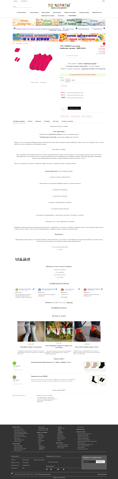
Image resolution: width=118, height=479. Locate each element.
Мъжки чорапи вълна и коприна (20, 448)
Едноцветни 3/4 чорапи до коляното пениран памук (87, 441)
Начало (14, 43)
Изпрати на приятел (34, 82)
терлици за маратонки (87, 116)
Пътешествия (40, 437)
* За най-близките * (21, 12)
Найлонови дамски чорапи (83, 448)
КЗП (23, 468)
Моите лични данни (102, 474)
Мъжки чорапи (46, 12)
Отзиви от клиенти (67, 121)
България (59, 440)
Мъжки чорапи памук (18, 445)
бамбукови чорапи (65, 116)
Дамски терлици (25, 43)
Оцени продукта (43, 82)
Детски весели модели (61, 437)
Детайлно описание (19, 121)
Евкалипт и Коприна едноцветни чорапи (85, 444)
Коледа (59, 429)
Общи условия (25, 459)
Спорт (39, 443)
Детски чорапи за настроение (62, 444)
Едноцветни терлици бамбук (83, 438)
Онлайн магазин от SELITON (59, 477)
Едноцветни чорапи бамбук (83, 435)
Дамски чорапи (34, 12)
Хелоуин (59, 430)
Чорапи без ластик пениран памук (84, 439)
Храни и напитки (41, 435)
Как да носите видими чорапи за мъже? (87, 347)
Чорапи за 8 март (61, 428)
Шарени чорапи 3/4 (61, 438)
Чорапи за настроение (70, 12)
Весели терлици (41, 440)
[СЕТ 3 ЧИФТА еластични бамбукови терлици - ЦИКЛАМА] (40, 79)
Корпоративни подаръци (39, 459)
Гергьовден (60, 431)
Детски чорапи (57, 12)
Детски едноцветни (81, 447)
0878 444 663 (24, 1)
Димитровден (60, 432)
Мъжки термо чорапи (18, 450)
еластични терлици (75, 116)
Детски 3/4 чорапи (60, 447)
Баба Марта (41, 449)
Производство (14, 468)
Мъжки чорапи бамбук (18, 447)
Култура (39, 441)
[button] (14, 294)
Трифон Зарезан (42, 447)
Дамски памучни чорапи (18, 428)
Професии (40, 438)
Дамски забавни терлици (19, 439)
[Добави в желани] (104, 95)
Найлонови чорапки (18, 441)
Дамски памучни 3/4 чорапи (19, 430)
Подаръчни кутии (97, 12)
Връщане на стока (15, 462)
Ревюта (30, 121)
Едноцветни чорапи (81, 431)
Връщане (38, 121)
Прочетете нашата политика (44, 474)
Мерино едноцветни (81, 442)
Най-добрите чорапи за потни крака (31, 347)
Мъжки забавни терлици (43, 428)
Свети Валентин (42, 446)
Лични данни (25, 462)
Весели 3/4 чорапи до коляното (20, 432)
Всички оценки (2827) (59, 390)
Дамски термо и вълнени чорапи (20, 436)
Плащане (47, 121)
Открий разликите (60, 435)
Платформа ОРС (26, 465)
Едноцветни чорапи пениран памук (84, 433)
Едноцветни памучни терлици (83, 436)
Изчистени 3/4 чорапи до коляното (21, 433)
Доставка (56, 121)
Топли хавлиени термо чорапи (83, 445)
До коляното (61, 15)
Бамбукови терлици (90, 63)
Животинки (40, 434)
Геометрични (59, 434)
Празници (40, 445)
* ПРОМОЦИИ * (72, 15)
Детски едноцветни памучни (62, 446)
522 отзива (70, 302)
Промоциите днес (15, 465)
